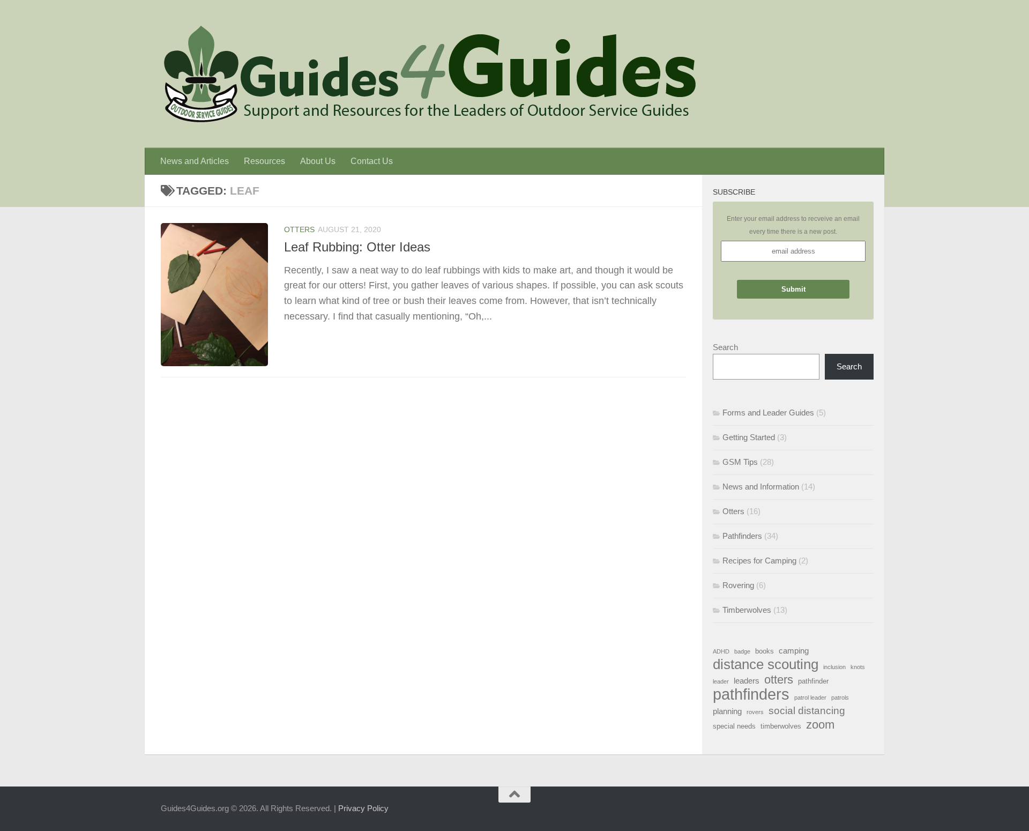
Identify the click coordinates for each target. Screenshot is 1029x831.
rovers (755, 712)
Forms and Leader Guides (768, 412)
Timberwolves (746, 609)
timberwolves (780, 726)
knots (858, 667)
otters (778, 679)
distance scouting (765, 664)
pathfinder (813, 681)
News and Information (760, 486)
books (764, 651)
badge (742, 651)
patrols (840, 697)
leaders (746, 680)
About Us (317, 161)
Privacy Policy (363, 808)
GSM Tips (740, 461)
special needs (734, 726)
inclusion (834, 667)
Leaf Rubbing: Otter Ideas (357, 247)
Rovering (738, 585)
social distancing (807, 710)
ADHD (721, 651)
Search (725, 347)
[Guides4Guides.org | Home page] (429, 74)
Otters (299, 229)
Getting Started (748, 437)
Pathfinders (742, 535)
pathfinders (751, 694)
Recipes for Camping (759, 560)
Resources (264, 161)
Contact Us (372, 161)
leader (721, 681)
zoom (820, 724)
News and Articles (194, 161)
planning (727, 711)
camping (794, 650)
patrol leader (810, 697)
